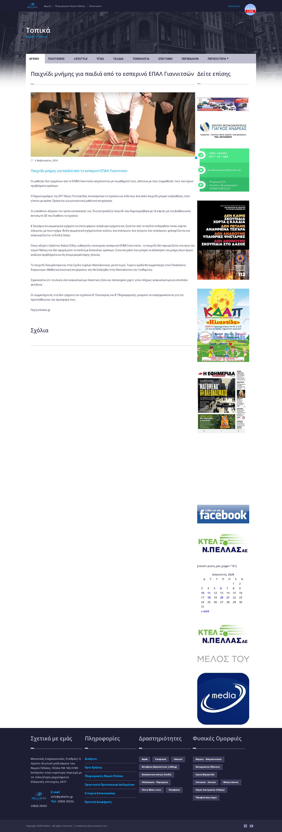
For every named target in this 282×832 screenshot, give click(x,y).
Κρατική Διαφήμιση (98, 801)
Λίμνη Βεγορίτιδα (205, 774)
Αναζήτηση (234, 6)
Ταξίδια (118, 58)
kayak (145, 759)
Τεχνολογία (141, 58)
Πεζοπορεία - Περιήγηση (155, 782)
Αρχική (47, 6)
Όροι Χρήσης (93, 767)
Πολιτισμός (56, 58)
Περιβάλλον (190, 58)
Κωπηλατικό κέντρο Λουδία (156, 774)
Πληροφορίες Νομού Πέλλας (70, 6)
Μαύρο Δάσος (230, 782)
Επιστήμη (165, 58)
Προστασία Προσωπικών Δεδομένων (109, 784)
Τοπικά (42, 36)
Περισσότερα (218, 58)
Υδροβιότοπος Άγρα (206, 797)
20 (221, 597)
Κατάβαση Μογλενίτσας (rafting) (159, 767)
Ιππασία (178, 759)
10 (202, 593)
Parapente (160, 759)
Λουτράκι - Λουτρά (206, 782)
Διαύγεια (91, 758)
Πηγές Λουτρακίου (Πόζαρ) (210, 790)
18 (208, 597)
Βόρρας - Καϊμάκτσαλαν (209, 759)
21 (227, 597)
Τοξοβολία (174, 790)
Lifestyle (80, 58)
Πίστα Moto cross (151, 790)
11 (208, 593)
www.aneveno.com (97, 825)
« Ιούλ (205, 611)
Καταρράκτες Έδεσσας (208, 767)
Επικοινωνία (95, 6)
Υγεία (100, 58)
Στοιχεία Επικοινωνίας (100, 793)
